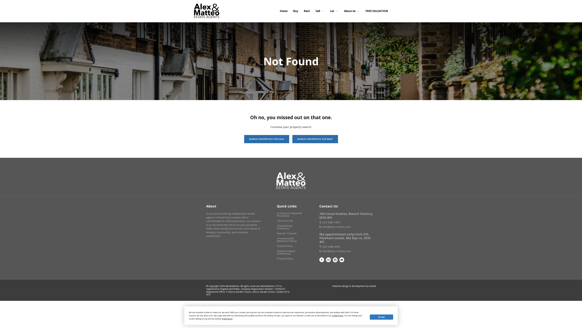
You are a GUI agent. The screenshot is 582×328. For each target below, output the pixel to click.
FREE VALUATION (376, 11)
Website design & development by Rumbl (354, 285)
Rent (307, 11)
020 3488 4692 (331, 246)
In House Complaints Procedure (289, 214)
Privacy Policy (285, 258)
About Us (350, 11)
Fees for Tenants (287, 233)
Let (332, 11)
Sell (318, 11)
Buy (295, 11)
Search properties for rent (315, 139)
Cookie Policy (285, 246)
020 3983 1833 (331, 222)
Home (284, 11)
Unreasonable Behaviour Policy (287, 240)
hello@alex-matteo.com (336, 227)
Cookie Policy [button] (337, 315)
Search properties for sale (266, 139)
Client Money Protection (285, 227)
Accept (381, 317)
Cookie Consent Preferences (286, 252)
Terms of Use (285, 220)
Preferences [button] (227, 319)
